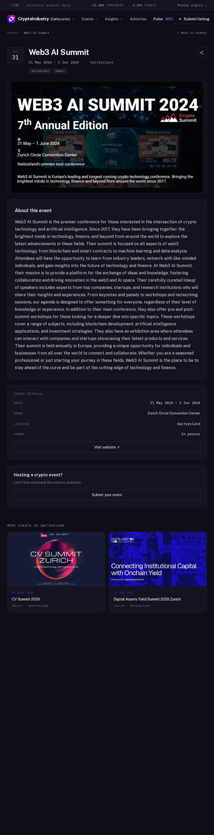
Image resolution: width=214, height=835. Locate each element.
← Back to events (192, 33)
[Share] (201, 52)
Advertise (138, 19)
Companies (60, 19)
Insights (111, 19)
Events (87, 19)
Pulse (162, 19)
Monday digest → (192, 5)
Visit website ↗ (107, 447)
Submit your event (107, 495)
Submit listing (197, 19)
